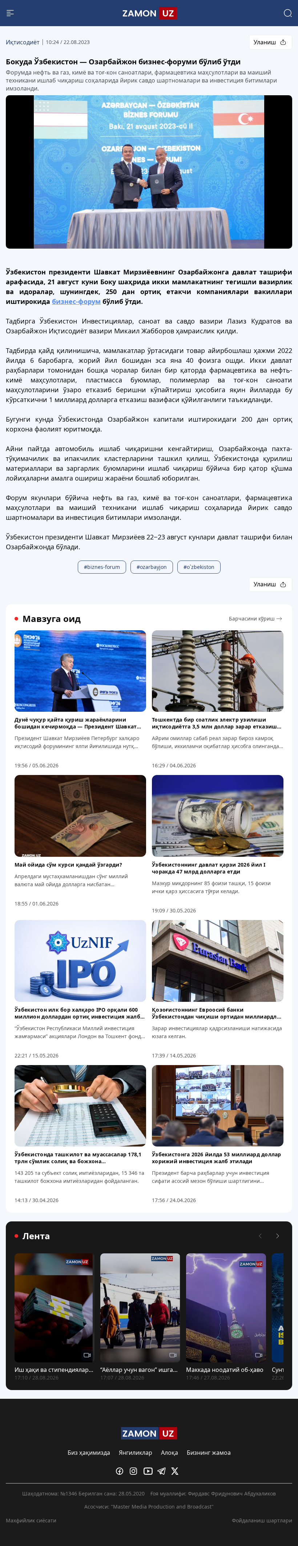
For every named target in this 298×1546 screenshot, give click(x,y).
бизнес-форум (76, 301)
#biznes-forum (102, 566)
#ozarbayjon (152, 566)
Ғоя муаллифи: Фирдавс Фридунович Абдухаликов (213, 1493)
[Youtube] (149, 1471)
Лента (36, 1236)
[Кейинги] (277, 1236)
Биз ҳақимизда (89, 1453)
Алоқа (169, 1453)
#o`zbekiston (199, 566)
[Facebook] (121, 1471)
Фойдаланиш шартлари (262, 1520)
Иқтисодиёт (23, 42)
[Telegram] (162, 1471)
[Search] (287, 13)
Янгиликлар (135, 1453)
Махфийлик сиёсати (31, 1520)
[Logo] (149, 13)
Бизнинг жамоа (209, 1453)
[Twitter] (176, 1471)
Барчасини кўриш (252, 618)
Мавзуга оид (52, 619)
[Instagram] (135, 1471)
